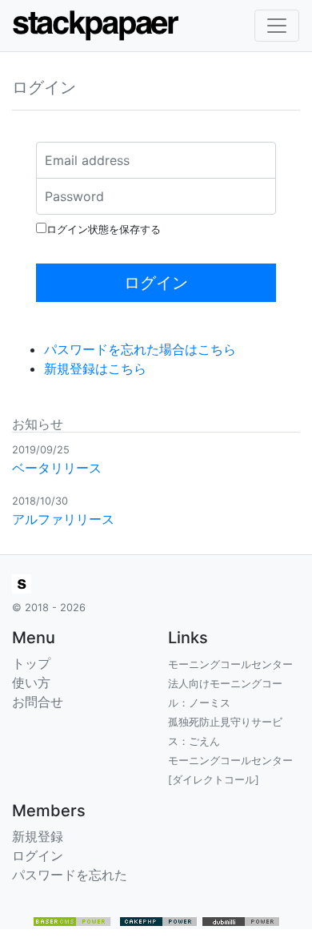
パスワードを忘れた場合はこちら (140, 349)
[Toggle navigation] (276, 26)
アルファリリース (63, 519)
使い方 (31, 682)
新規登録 (37, 836)
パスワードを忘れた (69, 875)
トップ (31, 663)
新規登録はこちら (95, 368)
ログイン (37, 855)
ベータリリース (57, 468)
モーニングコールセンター (230, 664)
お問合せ (37, 702)
